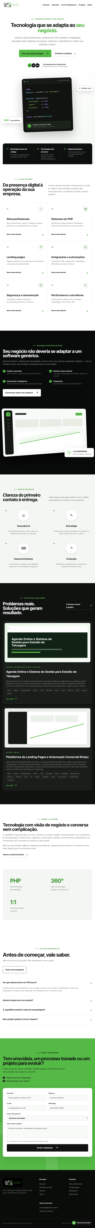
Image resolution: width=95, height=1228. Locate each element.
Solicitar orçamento (46, 1211)
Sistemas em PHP (45, 1187)
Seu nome (10, 1093)
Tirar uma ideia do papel (35, 53)
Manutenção (73, 1194)
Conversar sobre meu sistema (21, 392)
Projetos (82, 5)
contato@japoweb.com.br (48, 1207)
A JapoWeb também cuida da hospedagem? (47, 1010)
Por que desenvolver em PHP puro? (47, 983)
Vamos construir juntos (15, 854)
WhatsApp (52, 1103)
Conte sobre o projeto (14, 1124)
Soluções (55, 5)
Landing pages (74, 1187)
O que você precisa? (14, 1114)
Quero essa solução (25, 234)
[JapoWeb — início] (11, 5)
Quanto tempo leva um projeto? (47, 1000)
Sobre (89, 5)
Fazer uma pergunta (14, 969)
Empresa (52, 1093)
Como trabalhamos (69, 5)
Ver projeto (11, 699)
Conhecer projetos (65, 53)
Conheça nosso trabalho (79, 605)
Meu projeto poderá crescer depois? (47, 1019)
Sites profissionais (75, 1184)
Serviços (46, 5)
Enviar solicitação (47, 1147)
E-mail (9, 1103)
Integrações (73, 1191)
